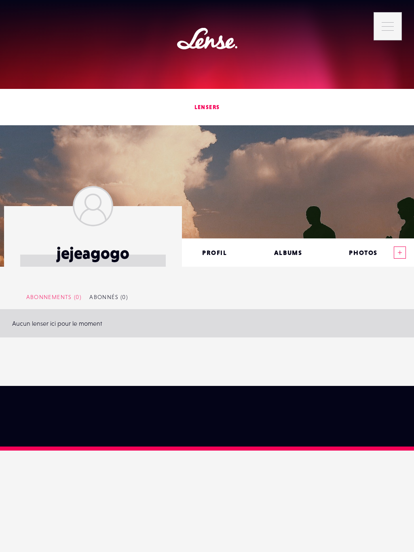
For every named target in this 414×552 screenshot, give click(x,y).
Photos (363, 252)
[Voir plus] (400, 252)
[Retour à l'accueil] (207, 38)
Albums (288, 252)
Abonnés (108, 297)
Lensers (207, 107)
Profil (214, 252)
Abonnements (54, 297)
